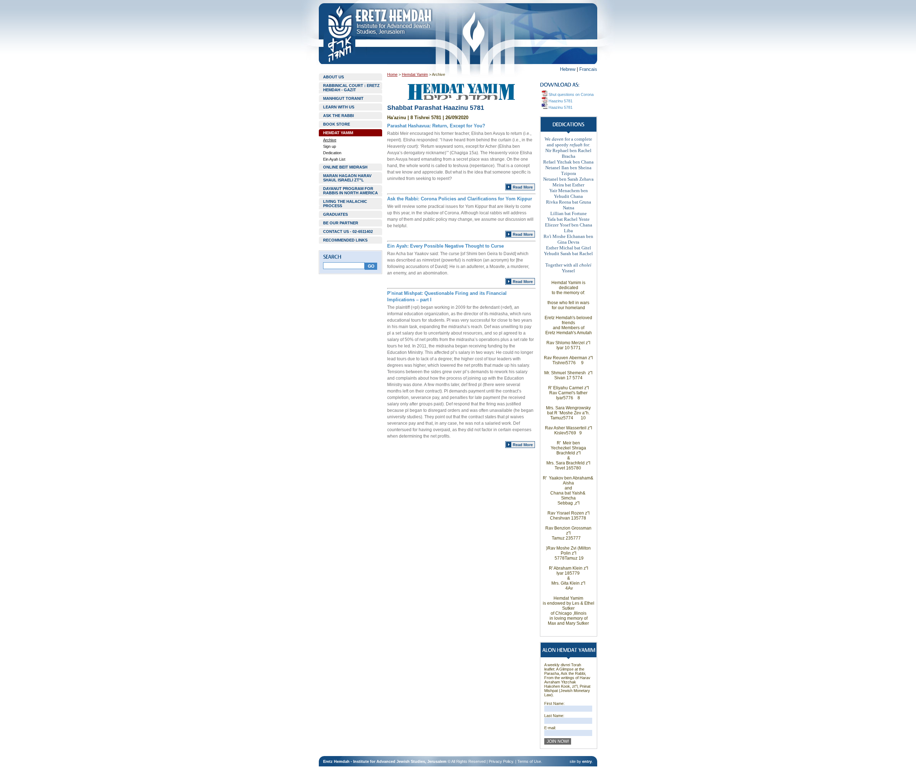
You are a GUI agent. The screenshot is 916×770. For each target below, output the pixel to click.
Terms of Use (529, 761)
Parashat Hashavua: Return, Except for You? (436, 125)
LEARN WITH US (338, 107)
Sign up (329, 146)
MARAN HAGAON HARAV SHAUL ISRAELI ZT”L (347, 178)
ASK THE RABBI (338, 115)
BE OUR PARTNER (340, 223)
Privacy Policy (501, 761)
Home (392, 74)
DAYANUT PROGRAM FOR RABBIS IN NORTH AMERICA (350, 190)
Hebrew (567, 69)
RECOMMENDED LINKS (345, 240)
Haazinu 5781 (559, 101)
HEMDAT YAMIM (338, 133)
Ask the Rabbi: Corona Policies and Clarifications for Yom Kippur (459, 198)
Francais (588, 69)
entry (587, 761)
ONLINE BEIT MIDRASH (345, 167)
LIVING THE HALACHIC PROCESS (345, 203)
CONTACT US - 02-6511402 (348, 231)
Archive (329, 140)
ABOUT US (333, 77)
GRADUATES (335, 214)
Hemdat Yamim (415, 74)
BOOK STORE (336, 124)
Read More (523, 187)
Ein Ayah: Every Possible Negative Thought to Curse (445, 246)
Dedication (332, 153)
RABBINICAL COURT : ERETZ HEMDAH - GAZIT (351, 87)
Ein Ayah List (334, 159)
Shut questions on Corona (570, 94)
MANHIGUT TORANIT (343, 98)
